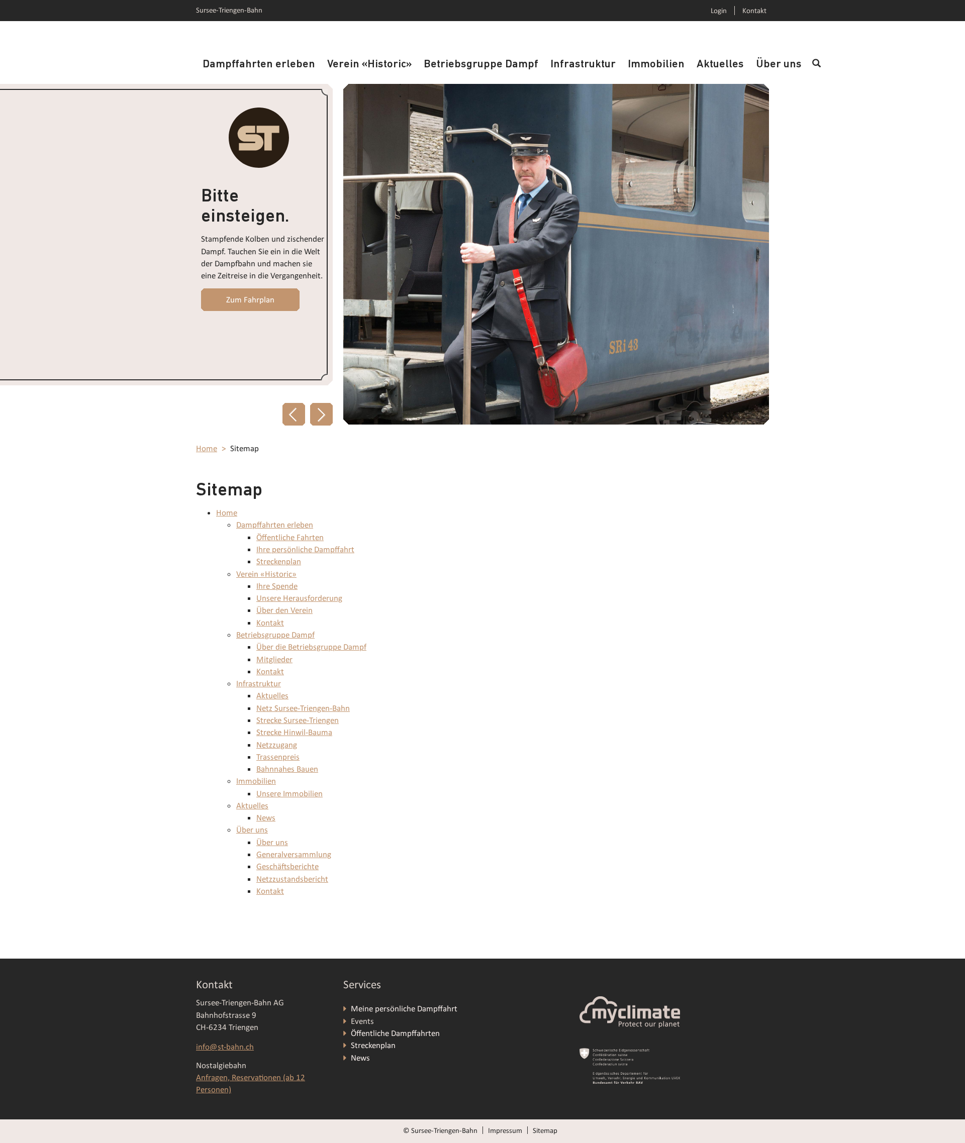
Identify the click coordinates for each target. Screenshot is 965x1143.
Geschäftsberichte (287, 866)
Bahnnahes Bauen (287, 769)
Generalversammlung (293, 854)
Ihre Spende (277, 586)
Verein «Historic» (369, 64)
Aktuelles (720, 64)
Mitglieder (274, 659)
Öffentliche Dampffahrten (396, 1033)
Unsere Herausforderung (299, 598)
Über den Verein (284, 610)
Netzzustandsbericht (292, 879)
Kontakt (754, 10)
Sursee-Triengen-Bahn (229, 10)
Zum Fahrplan (250, 299)
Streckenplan (278, 561)
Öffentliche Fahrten (290, 537)
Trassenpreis (278, 757)
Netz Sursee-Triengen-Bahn (303, 708)
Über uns (779, 64)
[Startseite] (259, 138)
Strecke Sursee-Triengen (297, 720)
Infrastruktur (583, 64)
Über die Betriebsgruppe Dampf (311, 647)
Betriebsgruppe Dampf (481, 64)
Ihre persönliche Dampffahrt (305, 549)
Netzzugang (276, 745)
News (265, 817)
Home (206, 448)
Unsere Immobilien (289, 793)
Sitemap (545, 1130)
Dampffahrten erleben (259, 64)
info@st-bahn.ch (225, 1047)
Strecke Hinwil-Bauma (294, 732)
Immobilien (656, 64)
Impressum (505, 1130)
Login (719, 10)
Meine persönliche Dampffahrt (405, 1008)
